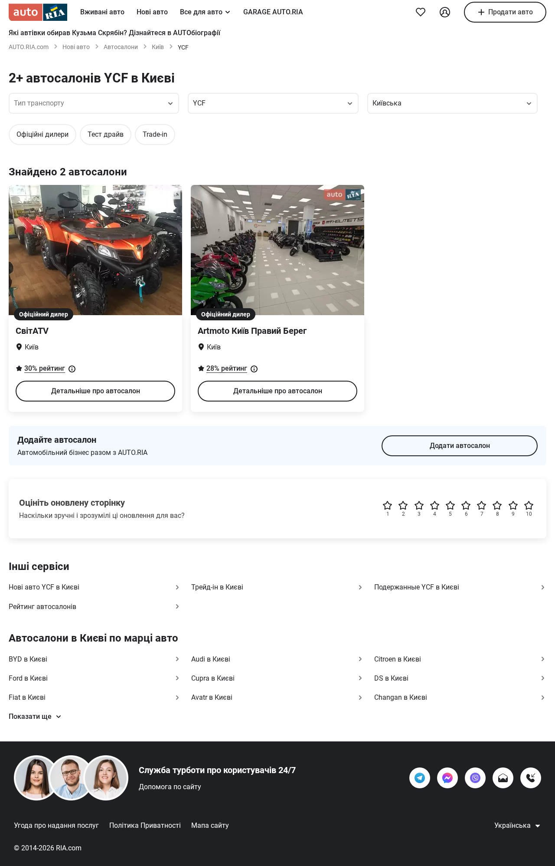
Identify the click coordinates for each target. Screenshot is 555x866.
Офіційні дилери (42, 134)
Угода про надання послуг (56, 825)
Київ (158, 46)
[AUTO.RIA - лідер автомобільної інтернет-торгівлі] (38, 12)
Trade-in (155, 134)
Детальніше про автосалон (95, 391)
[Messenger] (447, 777)
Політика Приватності (145, 825)
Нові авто (152, 12)
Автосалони (121, 46)
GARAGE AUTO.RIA (273, 12)
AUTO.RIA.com (29, 46)
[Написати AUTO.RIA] (503, 777)
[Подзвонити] (530, 777)
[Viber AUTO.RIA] (475, 777)
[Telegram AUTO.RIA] (419, 777)
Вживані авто (102, 12)
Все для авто (201, 12)
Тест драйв (106, 134)
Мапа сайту (210, 825)
